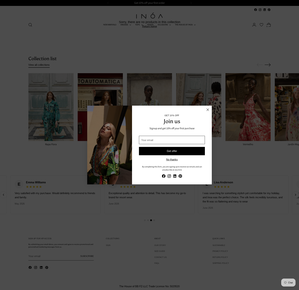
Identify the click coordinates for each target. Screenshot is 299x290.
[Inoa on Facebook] (164, 176)
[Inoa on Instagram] (169, 176)
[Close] (207, 109)
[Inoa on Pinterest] (180, 176)
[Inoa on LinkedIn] (175, 176)
